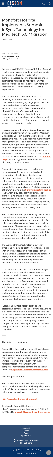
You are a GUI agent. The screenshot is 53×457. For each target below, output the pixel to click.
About (26, 433)
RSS (27, 450)
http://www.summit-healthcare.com (29, 370)
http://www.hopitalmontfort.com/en (20, 399)
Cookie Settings (36, 450)
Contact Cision (26, 428)
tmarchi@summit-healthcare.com (32, 412)
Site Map (21, 450)
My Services (25, 435)
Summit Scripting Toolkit (38, 190)
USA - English (8, 39)
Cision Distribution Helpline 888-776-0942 (27, 441)
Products (26, 430)
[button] (43, 3)
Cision (30, 453)
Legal (13, 450)
